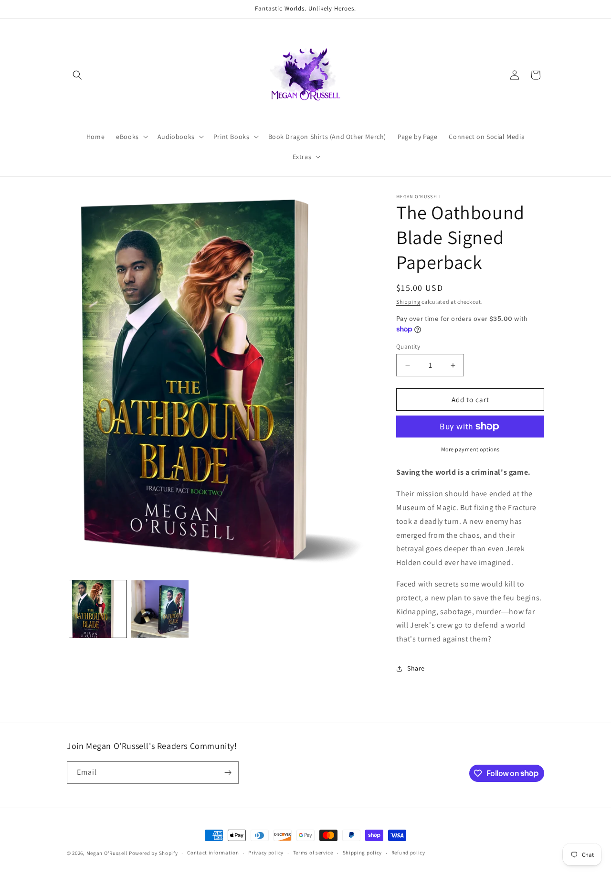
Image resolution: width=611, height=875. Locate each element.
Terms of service (313, 852)
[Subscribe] (227, 772)
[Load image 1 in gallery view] (97, 609)
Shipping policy (362, 852)
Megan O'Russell (107, 853)
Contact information (213, 852)
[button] (77, 74)
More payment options (470, 449)
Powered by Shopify (153, 853)
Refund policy (408, 852)
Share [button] (416, 668)
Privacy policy (266, 852)
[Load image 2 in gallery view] (160, 609)
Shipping (408, 301)
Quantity (408, 346)
